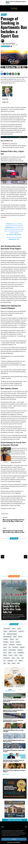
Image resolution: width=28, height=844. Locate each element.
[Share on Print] (10, 74)
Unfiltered (5, 759)
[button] (26, 826)
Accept (14, 839)
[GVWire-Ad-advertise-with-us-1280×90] (14, 67)
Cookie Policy (10, 842)
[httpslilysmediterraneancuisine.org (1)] (14, 687)
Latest (4, 14)
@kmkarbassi (8, 227)
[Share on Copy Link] (18, 74)
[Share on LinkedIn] (7, 74)
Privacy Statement (16, 842)
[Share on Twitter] (4, 74)
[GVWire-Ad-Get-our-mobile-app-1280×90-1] (14, 137)
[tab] (10, 690)
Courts (4, 4)
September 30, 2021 (14, 239)
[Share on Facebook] (2, 74)
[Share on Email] (13, 74)
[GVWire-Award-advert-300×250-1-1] (15, 798)
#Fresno (9, 224)
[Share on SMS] (16, 74)
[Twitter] (11, 46)
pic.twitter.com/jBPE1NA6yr (14, 234)
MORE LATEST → (6, 774)
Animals (4, 769)
